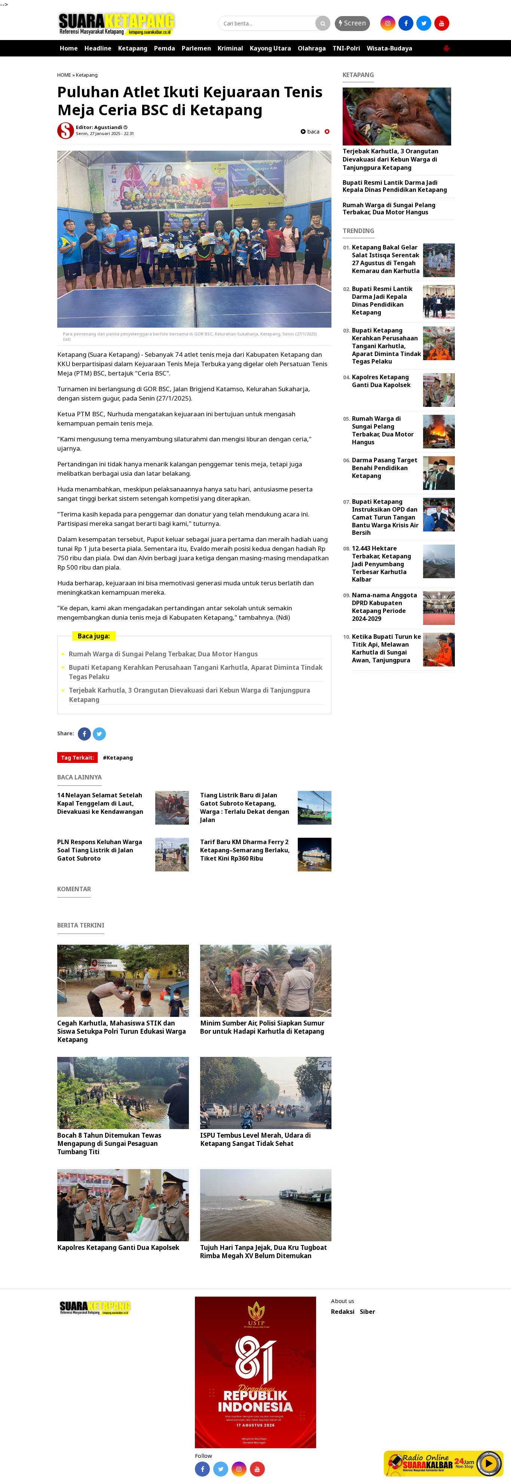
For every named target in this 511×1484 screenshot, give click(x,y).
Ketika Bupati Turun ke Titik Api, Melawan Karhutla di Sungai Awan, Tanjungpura (386, 648)
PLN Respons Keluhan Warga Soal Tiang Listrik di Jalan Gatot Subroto (99, 850)
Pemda (164, 48)
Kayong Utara (270, 48)
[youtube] (441, 23)
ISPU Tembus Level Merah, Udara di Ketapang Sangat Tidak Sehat (255, 1139)
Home (69, 48)
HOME (64, 74)
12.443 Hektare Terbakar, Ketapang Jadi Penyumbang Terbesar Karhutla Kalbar (381, 563)
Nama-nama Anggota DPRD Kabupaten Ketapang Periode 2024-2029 (384, 606)
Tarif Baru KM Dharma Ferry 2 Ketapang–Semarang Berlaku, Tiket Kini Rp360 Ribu (245, 850)
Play (489, 1463)
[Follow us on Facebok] (202, 1469)
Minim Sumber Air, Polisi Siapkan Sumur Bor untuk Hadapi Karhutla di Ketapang (262, 1027)
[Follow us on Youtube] (257, 1469)
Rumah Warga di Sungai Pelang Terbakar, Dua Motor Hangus (163, 654)
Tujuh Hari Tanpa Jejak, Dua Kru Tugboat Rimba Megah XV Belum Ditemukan (263, 1251)
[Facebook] (84, 734)
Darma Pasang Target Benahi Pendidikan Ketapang (384, 468)
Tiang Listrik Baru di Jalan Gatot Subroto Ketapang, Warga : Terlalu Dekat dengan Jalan (244, 807)
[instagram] (387, 23)
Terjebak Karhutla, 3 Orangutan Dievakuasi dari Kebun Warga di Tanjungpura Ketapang (390, 159)
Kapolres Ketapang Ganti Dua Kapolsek (118, 1247)
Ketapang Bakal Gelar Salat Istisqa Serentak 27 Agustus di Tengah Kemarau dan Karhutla (386, 259)
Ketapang (132, 48)
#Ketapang (118, 757)
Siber (367, 1312)
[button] (446, 45)
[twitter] (423, 23)
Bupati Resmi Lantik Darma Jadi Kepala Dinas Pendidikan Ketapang (395, 186)
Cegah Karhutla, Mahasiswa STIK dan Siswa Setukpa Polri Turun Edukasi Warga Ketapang (121, 1031)
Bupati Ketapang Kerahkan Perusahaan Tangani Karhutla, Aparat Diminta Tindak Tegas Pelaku (386, 345)
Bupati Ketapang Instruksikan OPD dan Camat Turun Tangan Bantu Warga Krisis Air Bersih (385, 517)
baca (312, 131)
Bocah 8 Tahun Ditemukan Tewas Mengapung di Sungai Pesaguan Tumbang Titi (109, 1143)
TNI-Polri (346, 48)
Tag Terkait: (77, 757)
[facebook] (405, 23)
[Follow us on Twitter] (220, 1469)
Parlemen (196, 48)
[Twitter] (99, 734)
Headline (98, 48)
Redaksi (343, 1312)
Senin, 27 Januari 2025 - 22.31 (105, 133)
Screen (354, 22)
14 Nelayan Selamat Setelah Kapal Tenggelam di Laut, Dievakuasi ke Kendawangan (100, 803)
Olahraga (312, 48)
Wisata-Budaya (389, 48)
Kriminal (230, 48)
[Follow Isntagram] (239, 1469)
